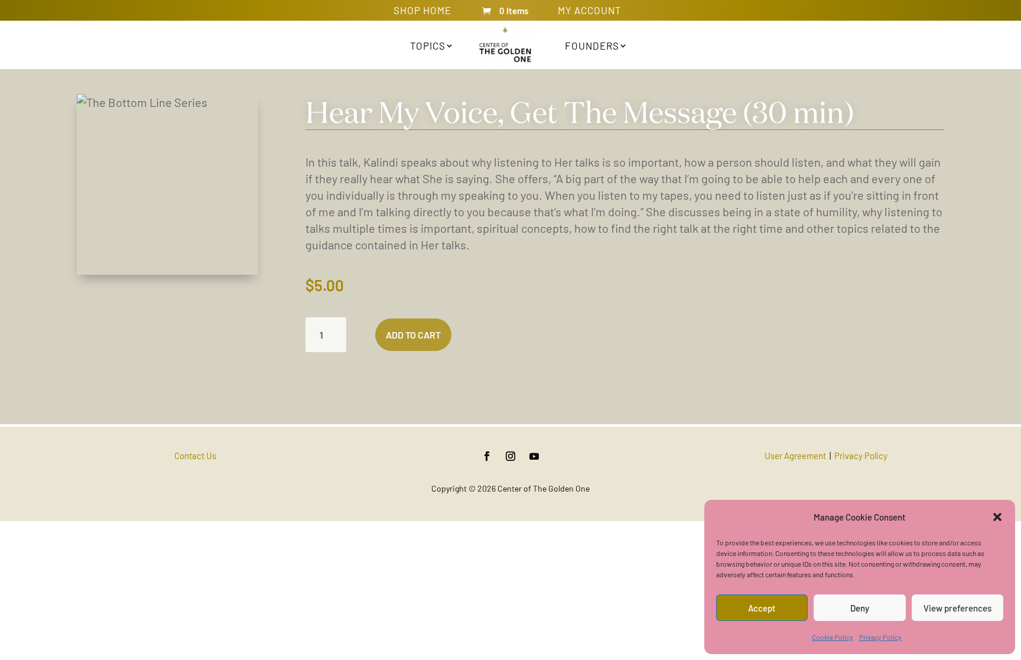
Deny (859, 608)
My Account (590, 12)
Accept (762, 608)
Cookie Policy (832, 637)
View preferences (957, 608)
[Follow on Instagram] (510, 456)
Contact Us (195, 455)
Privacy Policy (880, 637)
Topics (428, 45)
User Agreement (795, 455)
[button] (997, 517)
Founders (592, 45)
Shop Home (422, 12)
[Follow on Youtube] (534, 456)
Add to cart (413, 334)
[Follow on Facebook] (486, 456)
